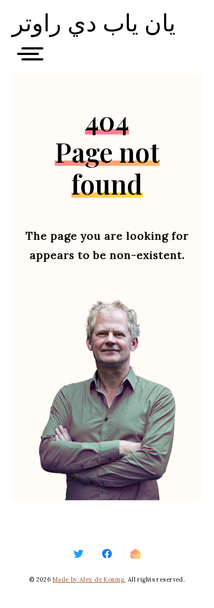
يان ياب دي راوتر (94, 22)
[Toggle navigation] (34, 57)
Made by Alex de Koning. (89, 579)
